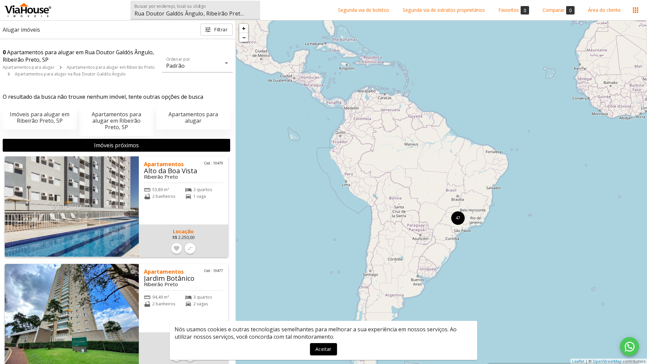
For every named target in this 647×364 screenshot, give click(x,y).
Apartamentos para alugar (29, 67)
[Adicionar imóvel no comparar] (190, 248)
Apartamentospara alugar (193, 117)
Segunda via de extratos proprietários (444, 10)
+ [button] (244, 28)
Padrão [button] (175, 65)
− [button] (244, 37)
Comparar (557, 10)
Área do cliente (604, 10)
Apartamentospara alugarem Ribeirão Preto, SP (116, 121)
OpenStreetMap (607, 361)
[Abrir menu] (635, 10)
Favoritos (512, 10)
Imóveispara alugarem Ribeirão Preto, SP (39, 117)
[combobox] (195, 10)
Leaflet (578, 361)
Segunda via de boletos (363, 10)
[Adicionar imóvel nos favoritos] (176, 248)
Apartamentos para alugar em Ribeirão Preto (111, 67)
